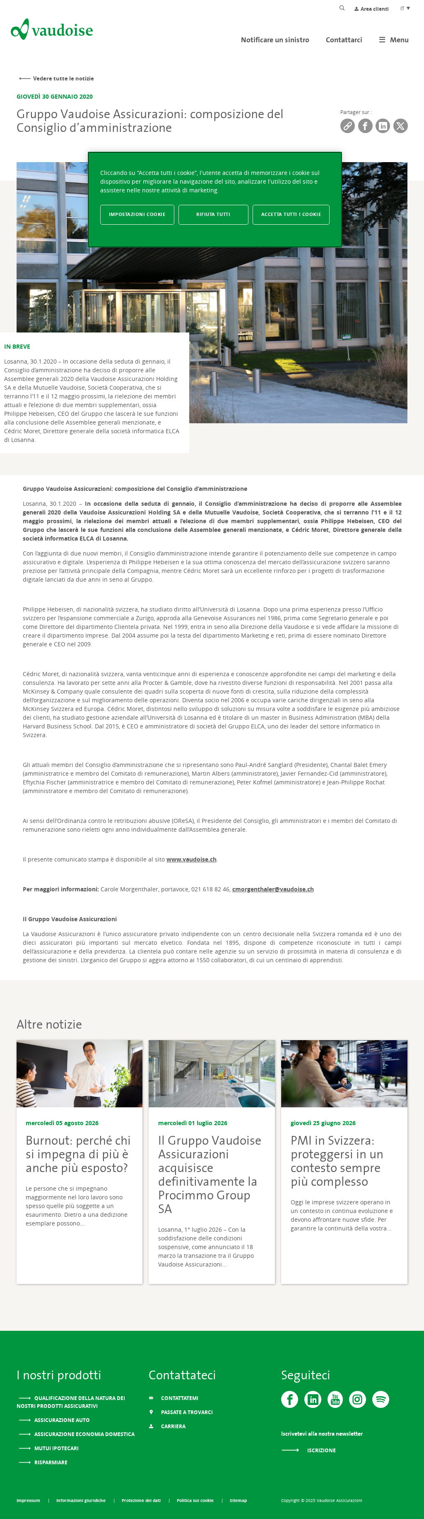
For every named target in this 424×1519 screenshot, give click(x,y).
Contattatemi (179, 1398)
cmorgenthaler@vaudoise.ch (273, 889)
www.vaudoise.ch (191, 859)
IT (403, 8)
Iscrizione (321, 1450)
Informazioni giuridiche (81, 1500)
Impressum (29, 1500)
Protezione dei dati (142, 1500)
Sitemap (238, 1500)
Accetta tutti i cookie (291, 214)
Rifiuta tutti (213, 214)
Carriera (173, 1426)
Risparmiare (50, 1462)
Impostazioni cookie (137, 214)
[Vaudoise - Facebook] (289, 1399)
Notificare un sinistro (275, 40)
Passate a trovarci (186, 1412)
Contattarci (344, 40)
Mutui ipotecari (56, 1448)
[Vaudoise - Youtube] (335, 1399)
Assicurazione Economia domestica (84, 1434)
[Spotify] (380, 1399)
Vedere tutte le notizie (63, 78)
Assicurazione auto (61, 1420)
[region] (215, 200)
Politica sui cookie (196, 1500)
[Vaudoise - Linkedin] (312, 1399)
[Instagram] (357, 1399)
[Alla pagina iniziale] (51, 31)
